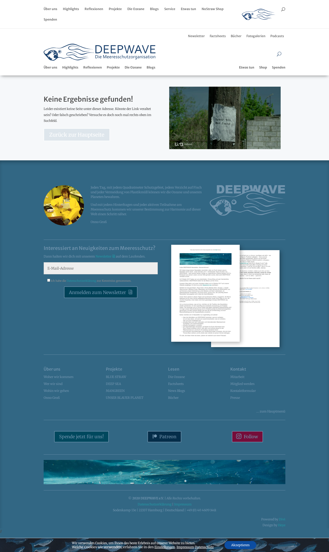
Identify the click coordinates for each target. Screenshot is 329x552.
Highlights (71, 9)
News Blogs (176, 391)
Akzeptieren (240, 545)
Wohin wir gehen (56, 391)
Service (169, 9)
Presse (235, 398)
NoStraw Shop (213, 9)
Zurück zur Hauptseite (76, 134)
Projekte (115, 9)
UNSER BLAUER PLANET (124, 398)
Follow (251, 436)
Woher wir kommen (58, 377)
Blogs (154, 9)
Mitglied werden (242, 384)
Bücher (236, 36)
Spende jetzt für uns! (81, 436)
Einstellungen (164, 547)
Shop (263, 67)
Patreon (167, 436)
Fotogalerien (255, 36)
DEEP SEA (113, 384)
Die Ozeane (135, 9)
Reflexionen (94, 9)
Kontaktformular (243, 391)
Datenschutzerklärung (82, 280)
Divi (282, 519)
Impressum (183, 504)
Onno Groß (52, 398)
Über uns (50, 9)
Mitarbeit (237, 377)
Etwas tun (188, 9)
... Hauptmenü (270, 411)
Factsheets (218, 36)
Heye (281, 525)
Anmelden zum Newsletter (97, 292)
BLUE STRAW (116, 377)
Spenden (50, 19)
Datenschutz (204, 547)
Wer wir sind (53, 384)
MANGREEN (115, 391)
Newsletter (196, 36)
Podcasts (277, 36)
